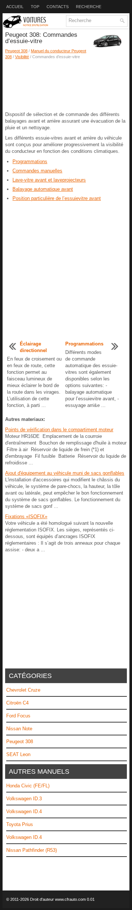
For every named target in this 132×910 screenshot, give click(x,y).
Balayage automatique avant (42, 189)
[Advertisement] (66, 85)
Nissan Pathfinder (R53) (31, 850)
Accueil (14, 6)
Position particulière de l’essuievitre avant (56, 198)
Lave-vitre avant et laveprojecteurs (49, 180)
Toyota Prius (19, 824)
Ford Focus (18, 715)
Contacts (58, 6)
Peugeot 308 (16, 51)
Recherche (88, 6)
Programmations (29, 161)
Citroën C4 (17, 703)
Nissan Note (19, 728)
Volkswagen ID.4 (24, 811)
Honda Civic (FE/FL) (28, 785)
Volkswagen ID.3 (24, 798)
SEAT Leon (18, 754)
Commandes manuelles (37, 170)
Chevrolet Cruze (23, 690)
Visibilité (22, 57)
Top (35, 6)
